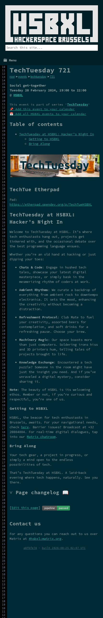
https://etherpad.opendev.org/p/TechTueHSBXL (51, 204)
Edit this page (24, 508)
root (12, 76)
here (25, 427)
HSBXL (18, 95)
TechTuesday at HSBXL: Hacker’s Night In (56, 134)
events (22, 76)
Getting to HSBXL (44, 139)
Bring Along (39, 144)
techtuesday (38, 76)
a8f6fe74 (30, 548)
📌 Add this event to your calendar (42, 109)
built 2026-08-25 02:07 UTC (64, 548)
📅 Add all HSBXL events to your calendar (48, 114)
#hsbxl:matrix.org (45, 538)
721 (52, 76)
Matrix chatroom (41, 436)
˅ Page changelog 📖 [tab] (39, 492)
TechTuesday (77, 104)
